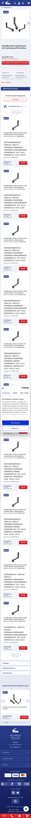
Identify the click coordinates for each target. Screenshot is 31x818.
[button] (28, 23)
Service (5, 765)
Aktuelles (6, 752)
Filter (16, 99)
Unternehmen (7, 758)
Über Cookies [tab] (24, 393)
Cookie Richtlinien (21, 811)
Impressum (12, 809)
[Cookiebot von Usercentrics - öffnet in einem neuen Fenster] (22, 388)
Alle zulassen (15, 422)
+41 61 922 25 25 (16, 744)
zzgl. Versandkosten (13, 58)
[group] (15, 705)
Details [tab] (15, 393)
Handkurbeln (7, 7)
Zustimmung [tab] (6, 393)
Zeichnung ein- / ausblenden (18, 106)
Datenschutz (11, 811)
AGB (17, 809)
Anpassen (14, 428)
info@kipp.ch (16, 747)
